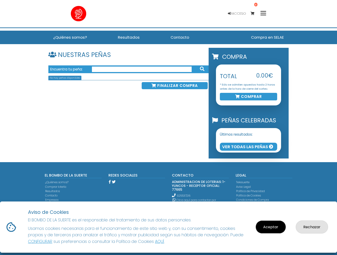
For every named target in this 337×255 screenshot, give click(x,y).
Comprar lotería (55, 187)
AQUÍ (159, 241)
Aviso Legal (243, 187)
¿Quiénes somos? (57, 182)
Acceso (238, 13)
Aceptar (270, 227)
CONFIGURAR (40, 241)
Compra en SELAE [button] (267, 37)
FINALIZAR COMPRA (177, 85)
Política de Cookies (248, 195)
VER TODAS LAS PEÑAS (245, 147)
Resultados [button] (129, 37)
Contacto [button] (180, 37)
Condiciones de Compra (252, 200)
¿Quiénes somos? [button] (70, 37)
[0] (255, 13)
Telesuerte (242, 182)
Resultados (52, 191)
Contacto (51, 195)
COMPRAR (251, 96)
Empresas (51, 200)
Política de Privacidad (250, 191)
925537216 (183, 196)
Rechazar (311, 227)
